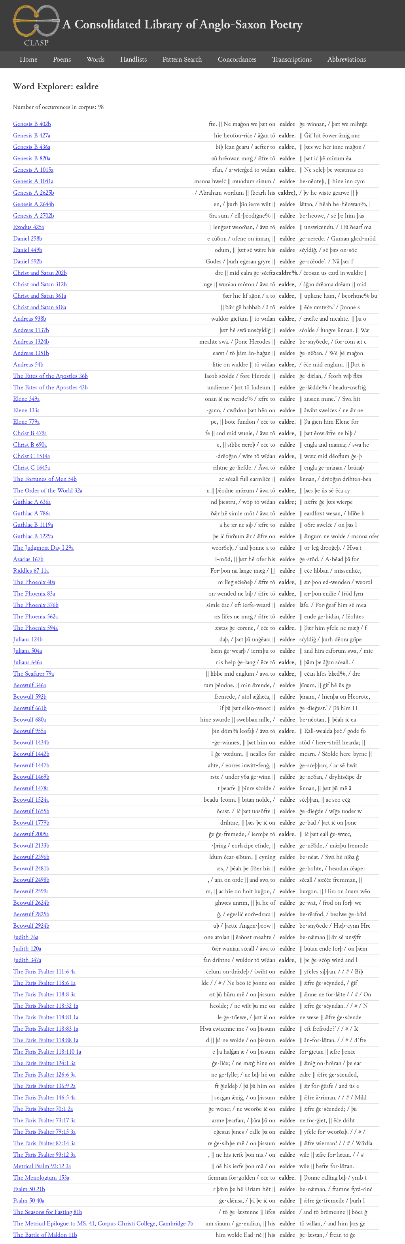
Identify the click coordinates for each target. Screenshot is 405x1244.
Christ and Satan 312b (40, 284)
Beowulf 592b (30, 696)
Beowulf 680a (29, 719)
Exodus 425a (28, 227)
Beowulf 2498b (31, 880)
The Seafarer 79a (33, 673)
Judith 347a (27, 960)
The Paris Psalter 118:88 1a (45, 1040)
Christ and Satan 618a (39, 307)
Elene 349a (26, 399)
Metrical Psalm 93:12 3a (42, 1166)
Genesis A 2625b (33, 192)
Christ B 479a (30, 433)
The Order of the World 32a (47, 490)
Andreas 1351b (31, 353)
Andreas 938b (29, 318)
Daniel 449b (27, 250)
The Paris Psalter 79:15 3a (44, 1132)
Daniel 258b (27, 238)
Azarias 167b (28, 559)
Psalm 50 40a (28, 1200)
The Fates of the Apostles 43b (50, 387)
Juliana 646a (27, 662)
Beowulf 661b (30, 708)
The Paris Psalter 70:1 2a (43, 1109)
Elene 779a (26, 422)
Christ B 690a (30, 444)
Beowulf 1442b (31, 754)
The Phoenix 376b (36, 605)
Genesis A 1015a (33, 170)
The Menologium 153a (41, 1177)
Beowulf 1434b (31, 742)
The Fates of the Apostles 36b (50, 376)
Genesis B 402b (32, 124)
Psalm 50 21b (29, 1189)
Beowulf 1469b (31, 777)
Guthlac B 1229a (33, 536)
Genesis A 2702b (33, 215)
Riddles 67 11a (31, 570)
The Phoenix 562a (35, 616)
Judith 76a (25, 937)
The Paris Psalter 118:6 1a (44, 983)
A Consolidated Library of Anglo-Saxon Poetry (182, 24)
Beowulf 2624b (31, 903)
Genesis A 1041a (33, 181)
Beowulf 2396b (31, 857)
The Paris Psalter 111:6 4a (44, 971)
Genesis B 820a (31, 158)
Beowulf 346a (29, 685)
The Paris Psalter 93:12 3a (44, 1154)
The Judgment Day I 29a (43, 547)
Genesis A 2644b (33, 204)
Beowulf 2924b (31, 925)
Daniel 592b (27, 261)
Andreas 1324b (31, 341)
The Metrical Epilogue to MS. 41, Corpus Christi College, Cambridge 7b (103, 1223)
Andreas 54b (28, 364)
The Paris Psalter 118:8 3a (44, 994)
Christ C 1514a (31, 456)
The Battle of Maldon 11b (45, 1235)
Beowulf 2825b (31, 914)
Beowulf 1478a (31, 788)
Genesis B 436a (31, 147)
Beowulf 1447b (31, 765)
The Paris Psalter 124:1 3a (44, 1063)
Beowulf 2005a (31, 834)
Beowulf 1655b (31, 811)
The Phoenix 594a (35, 628)
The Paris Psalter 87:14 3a (44, 1143)
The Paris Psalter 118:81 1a (45, 1017)
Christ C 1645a (31, 467)
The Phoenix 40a (34, 582)
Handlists (133, 59)
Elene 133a (26, 410)
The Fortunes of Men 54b (45, 479)
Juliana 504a (27, 651)
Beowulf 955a (29, 731)
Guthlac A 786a (32, 513)
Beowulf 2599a (31, 891)
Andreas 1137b (31, 330)
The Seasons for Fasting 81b (47, 1212)
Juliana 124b (28, 639)
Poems (62, 59)
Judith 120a (27, 948)
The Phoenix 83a (34, 593)
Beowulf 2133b (31, 845)
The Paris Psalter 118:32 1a (45, 1006)
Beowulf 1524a (31, 799)
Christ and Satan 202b (40, 273)
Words (95, 59)
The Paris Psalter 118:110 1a (47, 1051)
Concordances (237, 59)
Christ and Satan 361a (39, 296)
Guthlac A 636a (32, 502)
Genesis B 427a (31, 135)
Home (28, 59)
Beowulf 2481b (31, 868)
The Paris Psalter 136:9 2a (44, 1086)
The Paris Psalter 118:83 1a (45, 1029)
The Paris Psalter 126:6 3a (44, 1074)
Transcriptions (292, 59)
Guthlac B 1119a (33, 525)
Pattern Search (182, 59)
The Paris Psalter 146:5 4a (44, 1097)
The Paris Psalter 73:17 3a (44, 1120)
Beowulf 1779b (31, 822)
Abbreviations (346, 59)
